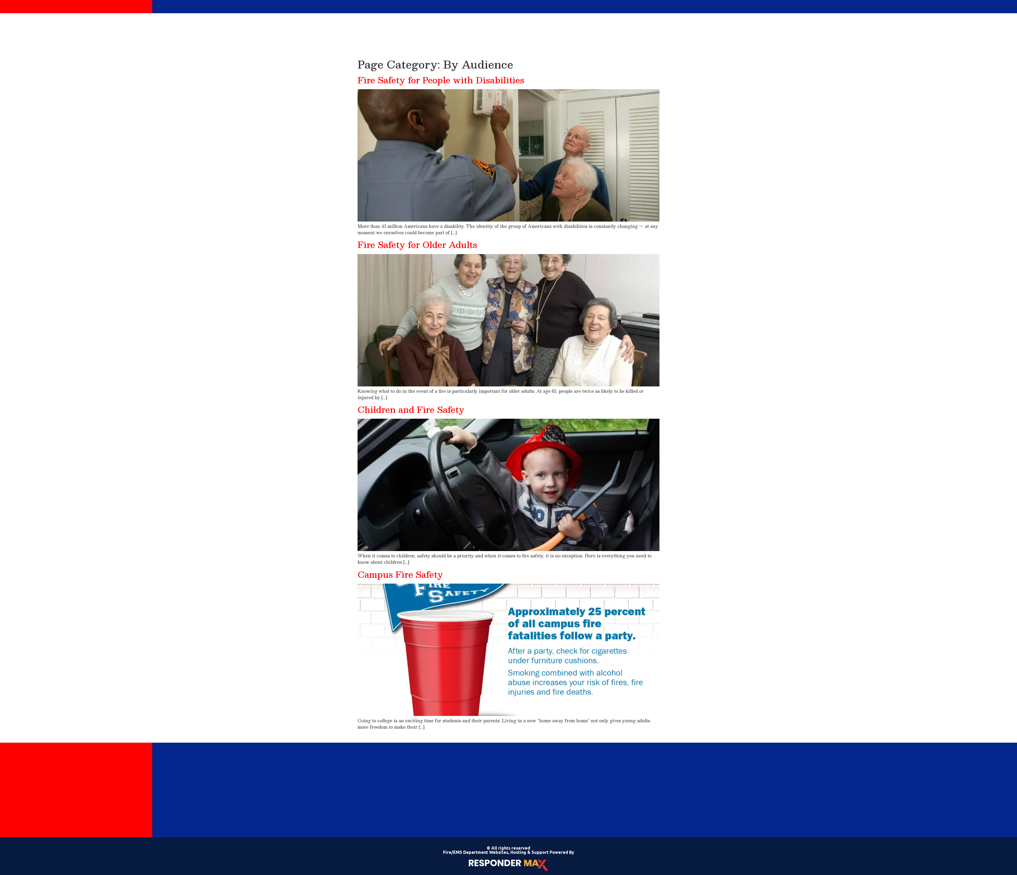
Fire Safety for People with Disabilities (441, 80)
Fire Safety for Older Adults (417, 244)
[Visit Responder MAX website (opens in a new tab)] (508, 865)
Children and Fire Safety (411, 409)
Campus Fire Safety (400, 574)
